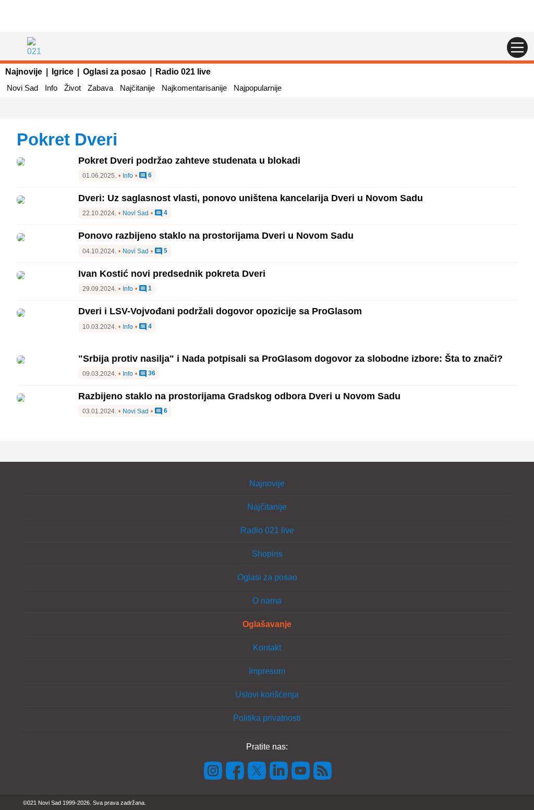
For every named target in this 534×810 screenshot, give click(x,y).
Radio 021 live (183, 71)
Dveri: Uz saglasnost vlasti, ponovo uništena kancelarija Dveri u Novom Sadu (250, 198)
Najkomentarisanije (194, 87)
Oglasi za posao (114, 71)
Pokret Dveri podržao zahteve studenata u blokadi (189, 160)
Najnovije (23, 71)
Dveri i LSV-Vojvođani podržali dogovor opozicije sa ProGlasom (220, 311)
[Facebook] (235, 770)
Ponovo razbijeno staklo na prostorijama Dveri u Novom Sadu (216, 235)
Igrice (63, 71)
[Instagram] (213, 770)
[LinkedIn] (279, 770)
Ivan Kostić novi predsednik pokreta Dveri (171, 273)
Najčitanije (137, 87)
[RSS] (322, 770)
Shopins (267, 553)
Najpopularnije (258, 87)
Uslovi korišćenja (267, 694)
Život (72, 87)
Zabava (100, 87)
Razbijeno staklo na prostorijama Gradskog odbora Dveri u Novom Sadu (239, 396)
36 (151, 373)
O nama (267, 600)
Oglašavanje (267, 624)
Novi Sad (22, 87)
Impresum (267, 671)
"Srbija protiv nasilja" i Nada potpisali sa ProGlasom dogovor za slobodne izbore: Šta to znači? (290, 358)
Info (51, 87)
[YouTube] (301, 770)
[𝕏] (257, 770)
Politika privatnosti (267, 718)
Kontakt (267, 647)
